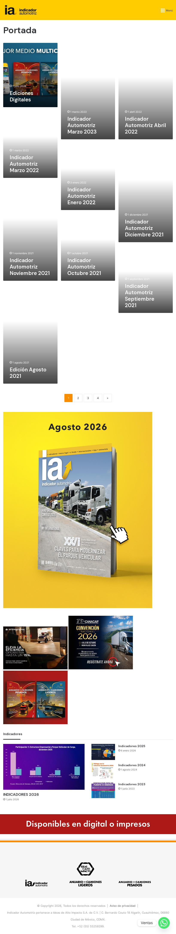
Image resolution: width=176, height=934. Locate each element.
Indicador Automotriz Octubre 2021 (84, 266)
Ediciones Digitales (21, 96)
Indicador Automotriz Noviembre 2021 (30, 266)
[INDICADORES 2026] (44, 767)
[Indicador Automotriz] (20, 10)
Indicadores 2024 (132, 765)
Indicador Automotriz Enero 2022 (81, 196)
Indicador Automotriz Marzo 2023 (82, 125)
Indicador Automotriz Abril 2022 (145, 125)
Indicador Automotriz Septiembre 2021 (139, 296)
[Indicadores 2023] (103, 790)
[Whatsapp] (164, 923)
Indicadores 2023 (131, 784)
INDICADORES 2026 (21, 794)
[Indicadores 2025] (103, 752)
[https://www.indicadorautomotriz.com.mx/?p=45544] (77, 607)
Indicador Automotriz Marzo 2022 (24, 164)
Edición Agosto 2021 (28, 372)
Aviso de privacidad (122, 905)
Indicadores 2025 (131, 746)
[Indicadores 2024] (103, 771)
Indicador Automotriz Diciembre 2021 (144, 228)
